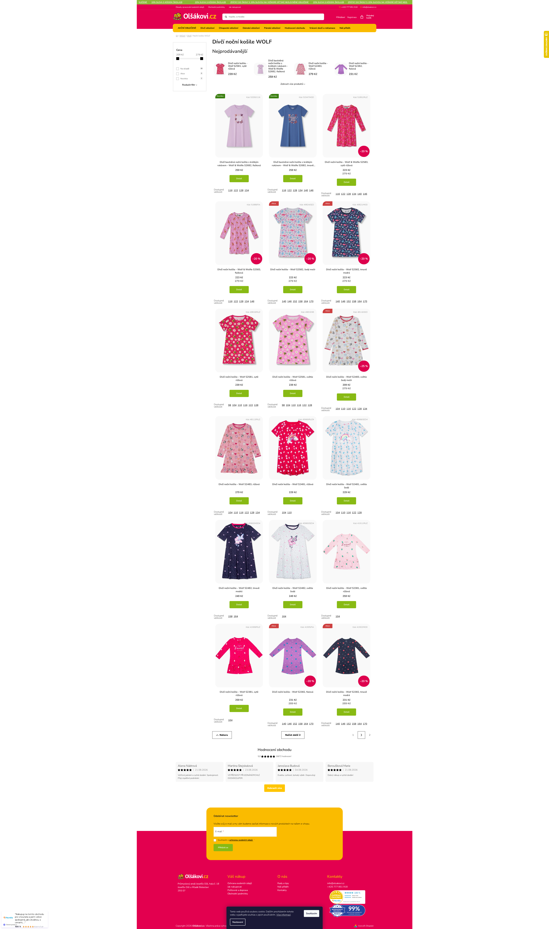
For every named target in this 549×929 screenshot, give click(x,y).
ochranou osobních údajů (241, 840)
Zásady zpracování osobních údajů (190, 7)
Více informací (283, 914)
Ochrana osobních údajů (239, 883)
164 (306, 301)
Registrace (352, 17)
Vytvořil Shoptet (365, 925)
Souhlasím (311, 913)
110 (240, 405)
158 (300, 301)
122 (236, 190)
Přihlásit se (223, 847)
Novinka (191, 78)
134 (247, 190)
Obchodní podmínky (216, 7)
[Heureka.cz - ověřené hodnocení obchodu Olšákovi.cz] (349, 897)
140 (306, 190)
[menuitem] (187, 28)
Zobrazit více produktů (291, 84)
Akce (191, 73)
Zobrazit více (274, 788)
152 (295, 301)
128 (241, 190)
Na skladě (191, 68)
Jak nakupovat (235, 7)
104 (234, 405)
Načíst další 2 (293, 735)
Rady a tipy (283, 883)
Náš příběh (283, 886)
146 (311, 190)
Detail (239, 178)
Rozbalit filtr (188, 84)
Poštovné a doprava (237, 890)
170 (311, 301)
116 (230, 190)
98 (229, 405)
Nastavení (237, 922)
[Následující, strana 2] (361, 735)
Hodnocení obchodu (275, 749)
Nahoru (224, 735)
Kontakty (282, 890)
